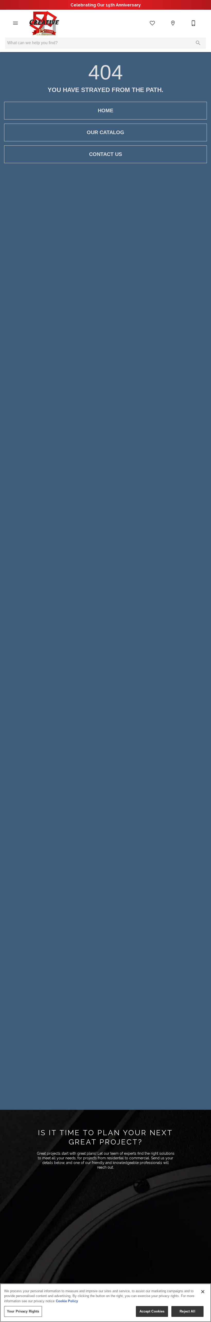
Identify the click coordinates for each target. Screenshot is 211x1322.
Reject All (187, 1311)
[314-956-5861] (193, 23)
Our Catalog (105, 132)
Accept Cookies (152, 1311)
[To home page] (44, 23)
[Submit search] (198, 43)
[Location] (173, 23)
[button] (15, 23)
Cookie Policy (67, 1301)
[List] (152, 23)
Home (105, 110)
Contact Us (105, 154)
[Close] (202, 1291)
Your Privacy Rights (23, 1311)
